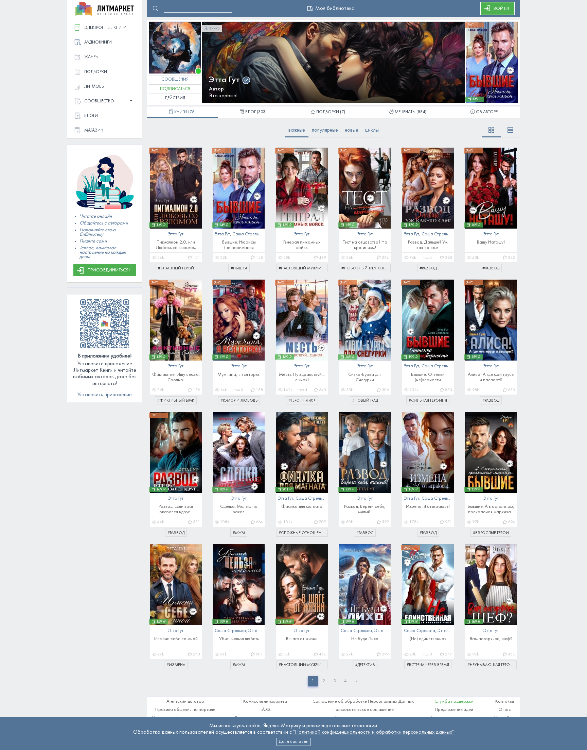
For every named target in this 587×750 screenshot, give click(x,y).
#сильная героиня (428, 401)
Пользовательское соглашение (363, 709)
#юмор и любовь (238, 401)
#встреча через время (428, 665)
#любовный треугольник (366, 268)
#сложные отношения (303, 533)
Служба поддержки (454, 701)
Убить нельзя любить (239, 639)
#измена (175, 665)
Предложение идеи (454, 709)
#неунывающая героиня (492, 665)
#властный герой (176, 268)
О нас (504, 709)
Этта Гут (224, 80)
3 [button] (334, 681)
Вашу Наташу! (491, 242)
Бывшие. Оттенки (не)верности (428, 377)
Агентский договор (185, 701)
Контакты (504, 701)
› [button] (356, 681)
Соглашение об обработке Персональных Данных (363, 701)
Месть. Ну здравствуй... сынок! (302, 377)
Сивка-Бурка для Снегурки (364, 377)
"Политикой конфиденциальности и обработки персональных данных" (373, 732)
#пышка (239, 268)
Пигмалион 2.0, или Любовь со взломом (176, 245)
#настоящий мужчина (302, 268)
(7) (330, 112)
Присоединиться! (109, 270)
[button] (104, 101)
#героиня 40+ (302, 401)
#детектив (365, 665)
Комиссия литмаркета (265, 701)
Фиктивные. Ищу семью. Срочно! (176, 377)
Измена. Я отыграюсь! (428, 506)
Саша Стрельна (248, 234)
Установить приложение (104, 395)
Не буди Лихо (364, 639)
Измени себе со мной (176, 639)
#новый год (365, 401)
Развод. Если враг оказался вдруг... (176, 509)
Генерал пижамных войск (301, 245)
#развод (428, 268)
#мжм (239, 533)
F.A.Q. (265, 709)
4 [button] (345, 681)
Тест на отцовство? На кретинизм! (365, 245)
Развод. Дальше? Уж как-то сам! (428, 245)
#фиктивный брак (175, 401)
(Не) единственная (428, 639)
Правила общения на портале (185, 709)
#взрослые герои (491, 533)
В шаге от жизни (302, 639)
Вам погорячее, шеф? (491, 639)
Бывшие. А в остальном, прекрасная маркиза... (491, 509)
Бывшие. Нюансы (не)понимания (239, 245)
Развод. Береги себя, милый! (365, 509)
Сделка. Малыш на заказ (238, 509)
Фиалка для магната (301, 506)
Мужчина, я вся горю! (239, 374)
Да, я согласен (293, 741)
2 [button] (323, 681)
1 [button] (313, 681)
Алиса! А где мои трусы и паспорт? (491, 377)
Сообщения (175, 80)
